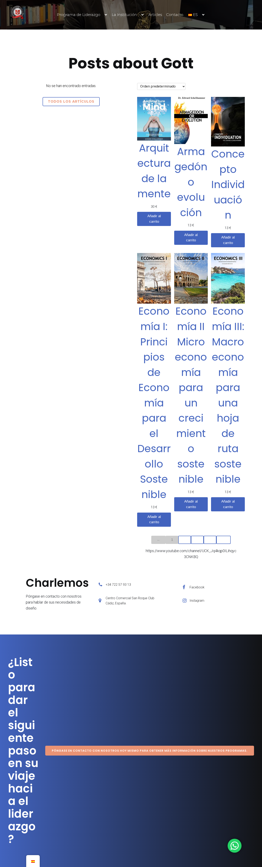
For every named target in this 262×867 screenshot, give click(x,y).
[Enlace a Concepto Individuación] (228, 122)
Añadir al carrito (154, 219)
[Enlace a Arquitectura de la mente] (154, 119)
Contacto (174, 14)
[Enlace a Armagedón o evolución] (191, 120)
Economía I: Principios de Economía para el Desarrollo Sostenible (154, 402)
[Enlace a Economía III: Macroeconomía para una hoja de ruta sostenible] (228, 278)
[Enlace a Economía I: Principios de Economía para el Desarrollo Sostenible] (154, 278)
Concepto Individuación (228, 184)
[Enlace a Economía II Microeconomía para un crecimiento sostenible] (191, 278)
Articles (155, 14)
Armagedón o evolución (190, 182)
